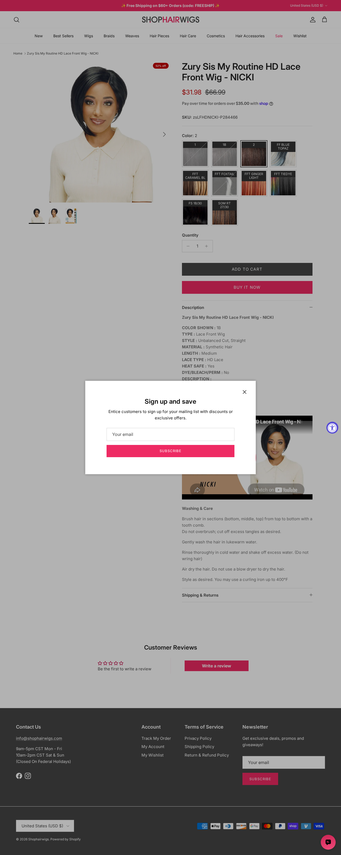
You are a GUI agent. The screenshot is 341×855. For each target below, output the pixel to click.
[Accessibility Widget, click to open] (332, 427)
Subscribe (170, 451)
